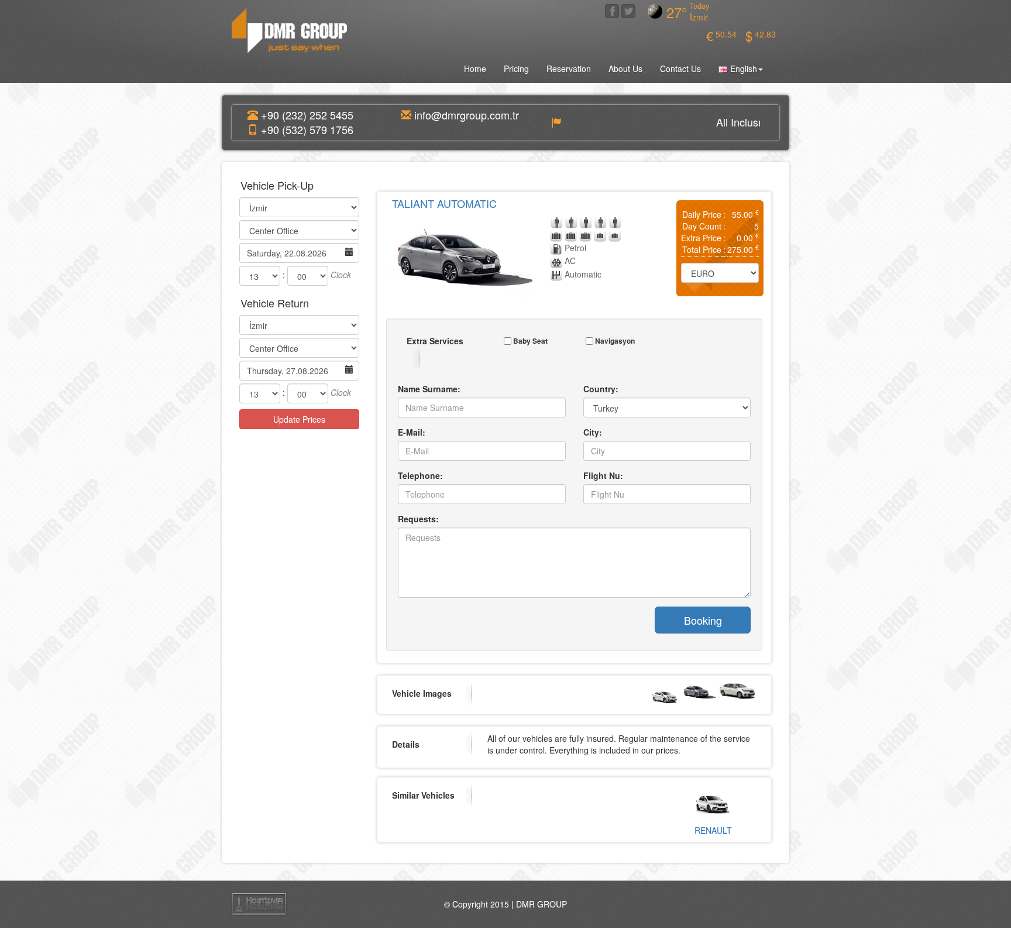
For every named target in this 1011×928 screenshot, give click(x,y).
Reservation (568, 68)
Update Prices (299, 419)
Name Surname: (429, 389)
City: (592, 432)
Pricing (516, 68)
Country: (600, 389)
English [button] (742, 68)
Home (475, 68)
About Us (625, 68)
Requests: (418, 519)
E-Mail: (411, 432)
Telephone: (420, 475)
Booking (703, 620)
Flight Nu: (603, 475)
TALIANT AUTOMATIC (444, 203)
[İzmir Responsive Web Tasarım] (259, 903)
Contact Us (680, 68)
